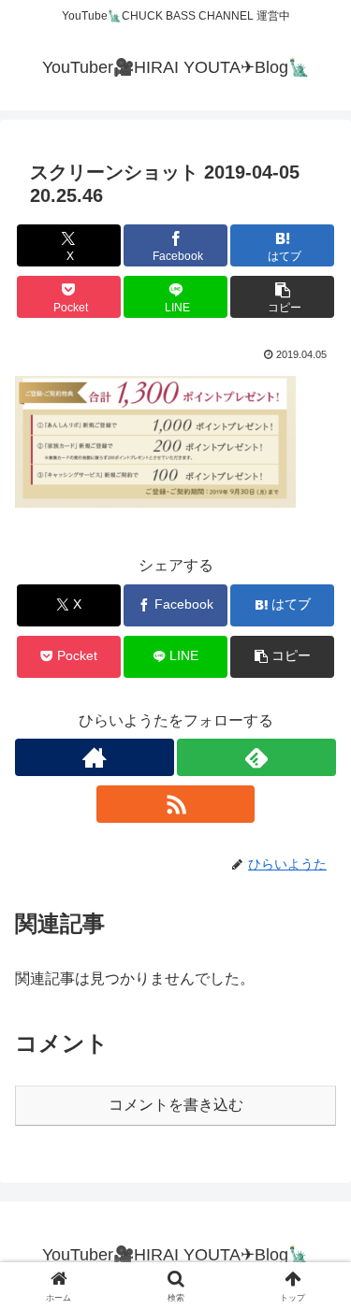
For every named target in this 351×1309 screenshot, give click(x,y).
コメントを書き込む (176, 1105)
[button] (282, 297)
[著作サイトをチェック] (94, 757)
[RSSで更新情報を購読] (176, 804)
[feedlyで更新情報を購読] (256, 757)
